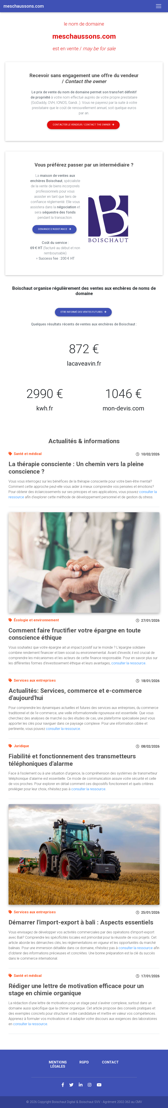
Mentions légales (58, 1064)
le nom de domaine (84, 24)
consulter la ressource (128, 663)
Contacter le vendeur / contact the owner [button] (81, 124)
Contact (110, 1062)
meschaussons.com (84, 36)
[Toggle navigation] (158, 6)
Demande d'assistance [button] (52, 229)
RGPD (84, 1062)
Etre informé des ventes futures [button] (81, 312)
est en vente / (84, 48)
